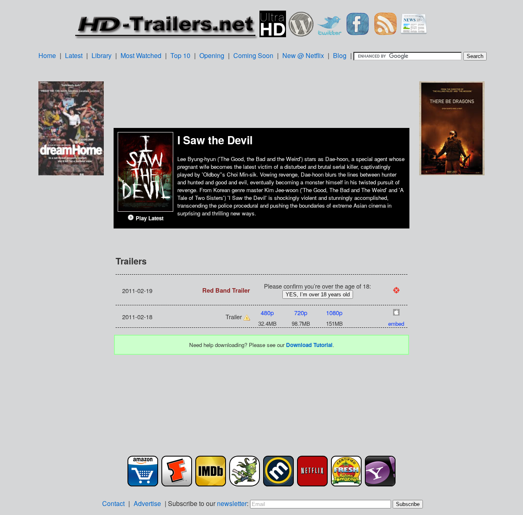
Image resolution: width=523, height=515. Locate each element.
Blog (339, 55)
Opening (211, 55)
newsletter (232, 503)
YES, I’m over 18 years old (318, 294)
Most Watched (141, 55)
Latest (74, 55)
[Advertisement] (71, 306)
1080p (334, 312)
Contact (113, 503)
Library (102, 55)
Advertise (147, 503)
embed (396, 323)
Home (47, 55)
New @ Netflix (303, 55)
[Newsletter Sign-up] (413, 22)
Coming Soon (253, 55)
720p (300, 312)
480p (267, 312)
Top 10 (180, 55)
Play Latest (148, 218)
